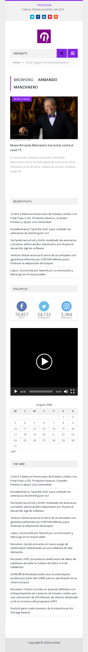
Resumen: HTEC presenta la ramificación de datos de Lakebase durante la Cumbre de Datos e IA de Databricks (43, 563)
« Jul (12, 451)
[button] (44, 362)
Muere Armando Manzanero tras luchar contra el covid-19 (41, 148)
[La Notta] (44, 35)
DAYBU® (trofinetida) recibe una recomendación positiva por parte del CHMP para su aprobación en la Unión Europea (43, 578)
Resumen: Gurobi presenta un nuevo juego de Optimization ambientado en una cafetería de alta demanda (41, 548)
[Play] (16, 391)
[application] (44, 362)
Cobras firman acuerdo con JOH (43, 9)
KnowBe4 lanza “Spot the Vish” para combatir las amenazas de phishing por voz (40, 231)
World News (22, 99)
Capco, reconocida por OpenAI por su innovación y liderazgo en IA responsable (41, 272)
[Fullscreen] (72, 391)
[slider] (41, 391)
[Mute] (66, 391)
